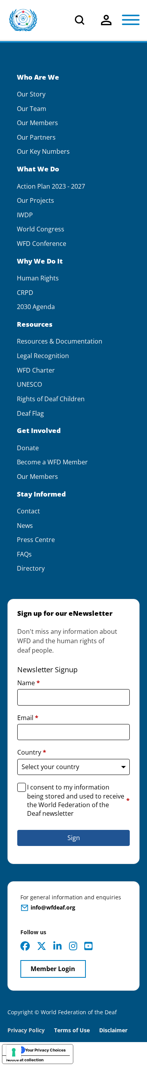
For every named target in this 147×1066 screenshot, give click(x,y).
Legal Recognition (43, 356)
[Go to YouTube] (88, 946)
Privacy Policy (26, 1030)
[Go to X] (41, 946)
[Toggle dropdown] (106, 20)
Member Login (53, 968)
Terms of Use (72, 1030)
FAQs (24, 554)
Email (27, 717)
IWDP (25, 215)
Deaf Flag (30, 413)
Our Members (37, 123)
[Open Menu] (131, 20)
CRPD (25, 293)
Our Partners (36, 137)
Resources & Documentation (59, 341)
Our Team (31, 109)
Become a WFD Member (52, 462)
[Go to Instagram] (73, 946)
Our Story (31, 94)
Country (31, 752)
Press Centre (36, 540)
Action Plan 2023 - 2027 (51, 186)
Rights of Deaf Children (51, 399)
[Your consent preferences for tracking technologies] (13, 1052)
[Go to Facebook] (25, 946)
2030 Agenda (36, 307)
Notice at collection (25, 1059)
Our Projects (35, 200)
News (25, 525)
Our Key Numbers (43, 151)
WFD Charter (36, 370)
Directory (31, 568)
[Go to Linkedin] (57, 946)
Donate (28, 448)
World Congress (40, 229)
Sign (73, 837)
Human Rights (38, 278)
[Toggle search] (79, 20)
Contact (28, 511)
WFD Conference (41, 243)
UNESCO (29, 384)
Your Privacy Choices (45, 1050)
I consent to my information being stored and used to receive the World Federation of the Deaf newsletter (78, 800)
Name (28, 683)
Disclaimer (113, 1030)
